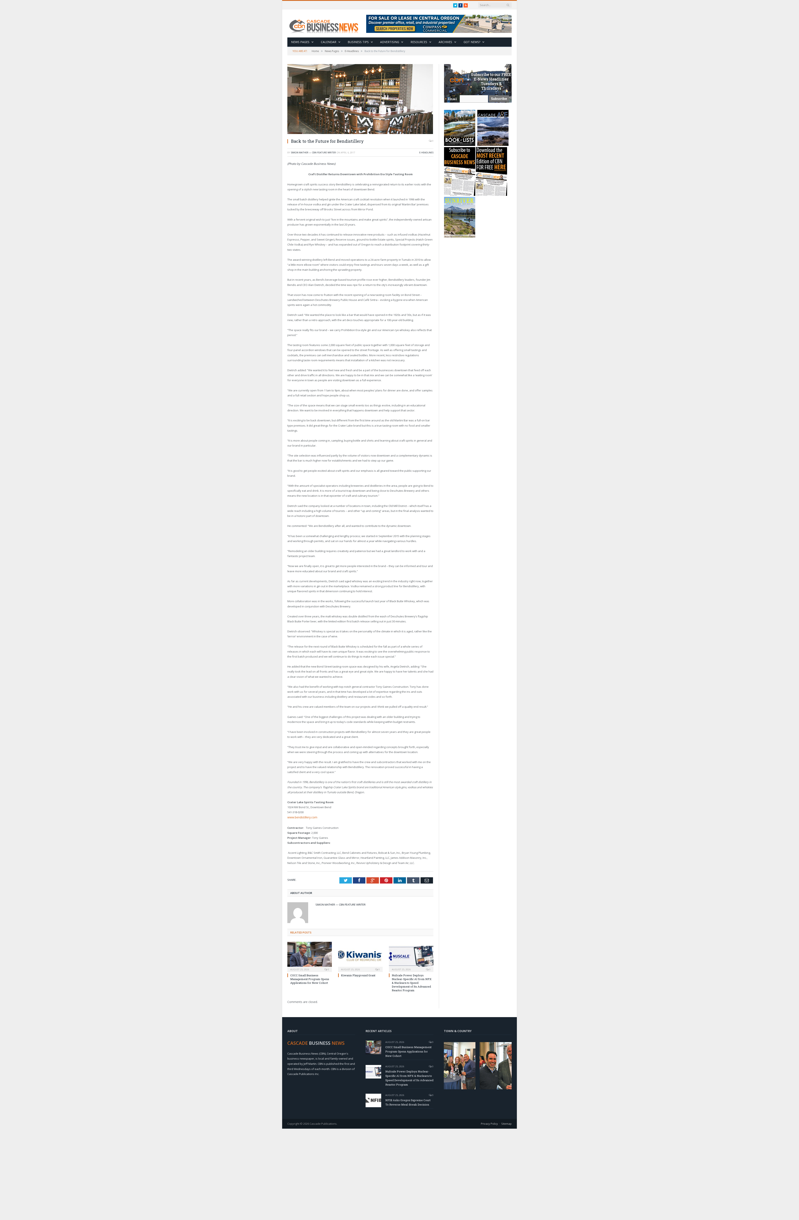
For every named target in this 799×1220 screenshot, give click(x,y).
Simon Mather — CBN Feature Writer (313, 152)
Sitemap (506, 1123)
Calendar (328, 42)
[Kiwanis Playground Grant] (360, 956)
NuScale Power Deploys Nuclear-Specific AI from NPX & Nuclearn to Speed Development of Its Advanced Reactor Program (412, 982)
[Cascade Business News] (326, 23)
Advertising (389, 42)
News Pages (300, 42)
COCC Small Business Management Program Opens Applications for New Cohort (309, 978)
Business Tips (358, 42)
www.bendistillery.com (301, 817)
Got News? (472, 42)
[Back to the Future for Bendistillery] (360, 99)
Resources (419, 42)
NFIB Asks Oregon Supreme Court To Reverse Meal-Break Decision (408, 1102)
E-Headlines (426, 152)
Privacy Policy (489, 1123)
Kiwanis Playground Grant (358, 975)
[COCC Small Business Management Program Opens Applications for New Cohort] (309, 956)
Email (452, 99)
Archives (445, 42)
